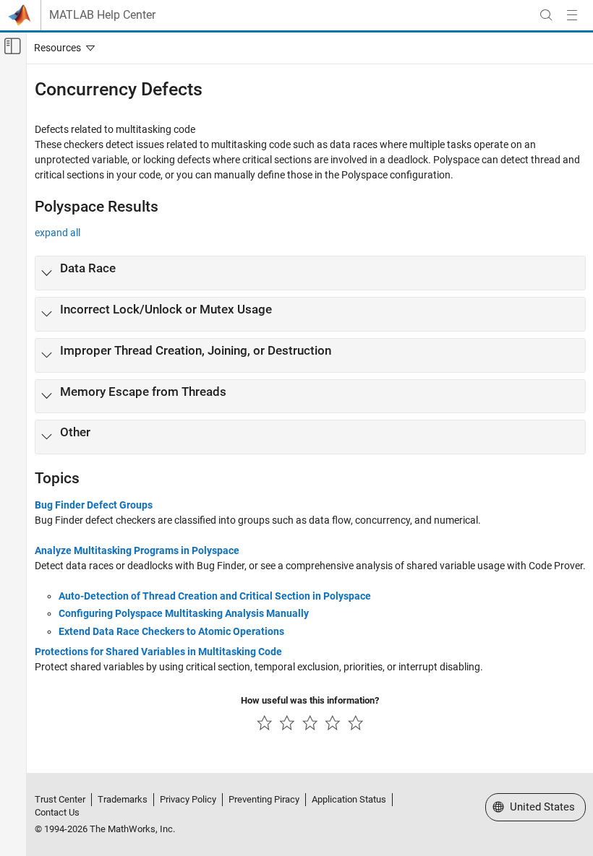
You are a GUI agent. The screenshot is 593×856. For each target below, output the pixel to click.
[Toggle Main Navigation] (572, 15)
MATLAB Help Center (102, 15)
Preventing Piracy (264, 799)
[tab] (310, 273)
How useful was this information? (310, 700)
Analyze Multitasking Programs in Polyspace (137, 550)
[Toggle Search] (546, 15)
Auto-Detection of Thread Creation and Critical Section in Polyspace (215, 596)
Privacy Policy (188, 799)
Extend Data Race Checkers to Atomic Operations (171, 631)
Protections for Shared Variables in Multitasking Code (158, 651)
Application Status (349, 799)
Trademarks (123, 799)
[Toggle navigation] (61, 47)
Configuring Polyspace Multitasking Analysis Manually (184, 613)
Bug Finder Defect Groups (94, 505)
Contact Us (57, 812)
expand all (57, 232)
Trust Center (60, 799)
